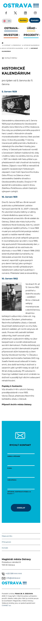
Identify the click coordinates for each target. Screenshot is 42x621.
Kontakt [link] (35, 20)
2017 (27, 48)
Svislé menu (11, 58)
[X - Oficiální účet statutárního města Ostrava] (15, 13)
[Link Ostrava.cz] (14, 583)
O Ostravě (7, 45)
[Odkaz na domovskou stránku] (21, 43)
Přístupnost (6, 542)
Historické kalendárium (31, 45)
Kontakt (5, 548)
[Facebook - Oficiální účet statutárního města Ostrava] (6, 13)
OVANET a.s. (6, 605)
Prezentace (17, 45)
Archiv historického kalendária (12, 48)
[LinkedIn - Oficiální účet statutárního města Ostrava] (25, 13)
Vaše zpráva (11, 480)
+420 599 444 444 (13, 573)
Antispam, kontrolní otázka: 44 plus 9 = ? (19, 492)
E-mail (9, 468)
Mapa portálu (7, 536)
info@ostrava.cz (13, 578)
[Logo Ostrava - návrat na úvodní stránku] (21, 7)
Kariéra (23, 20)
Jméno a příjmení (13, 456)
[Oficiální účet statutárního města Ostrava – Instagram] (35, 13)
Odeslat (21, 508)
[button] (11, 28)
